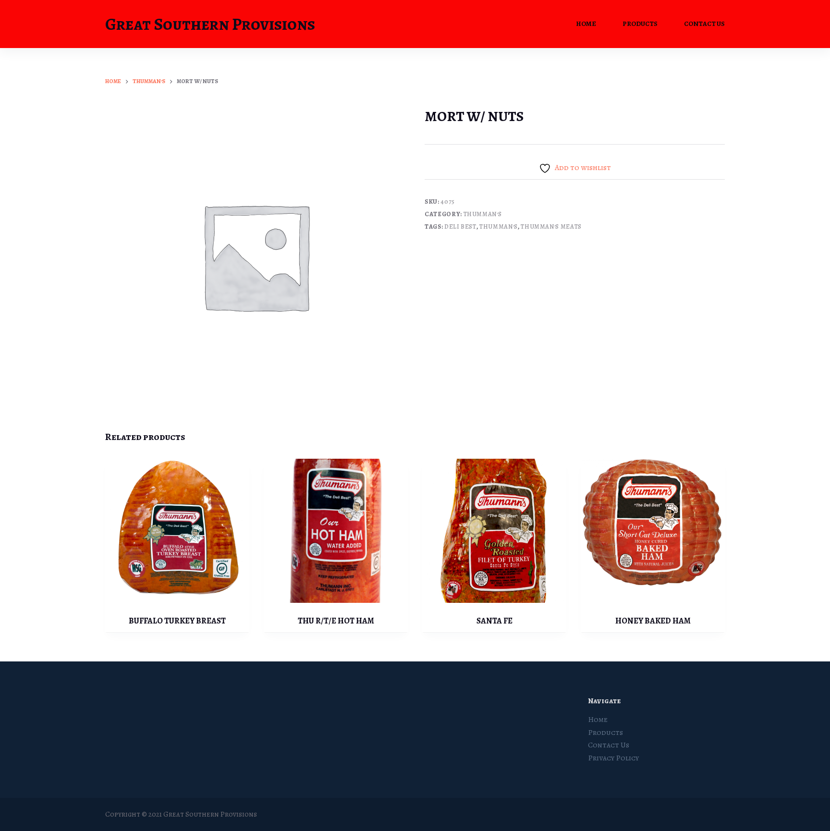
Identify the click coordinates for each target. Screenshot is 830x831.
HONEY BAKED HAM (653, 620)
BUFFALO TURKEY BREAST (177, 620)
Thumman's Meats (551, 226)
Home (586, 23)
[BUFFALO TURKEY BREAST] (177, 531)
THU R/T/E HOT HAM (336, 620)
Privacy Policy (613, 758)
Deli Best (460, 226)
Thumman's (483, 214)
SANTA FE (494, 620)
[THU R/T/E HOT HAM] (336, 531)
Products (640, 23)
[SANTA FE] (494, 531)
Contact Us (704, 23)
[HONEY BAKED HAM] (653, 531)
